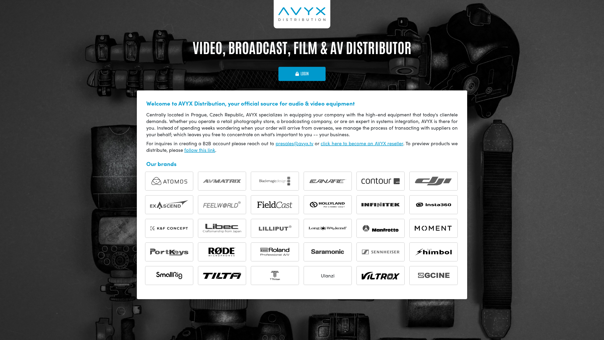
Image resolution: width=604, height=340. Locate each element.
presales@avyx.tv (294, 143)
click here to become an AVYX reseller (362, 143)
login (305, 73)
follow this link (199, 149)
